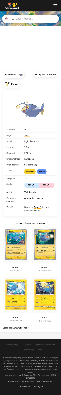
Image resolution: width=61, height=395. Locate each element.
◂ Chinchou (10, 74)
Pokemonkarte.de (44, 381)
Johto (27, 135)
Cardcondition (24, 386)
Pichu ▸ (15, 84)
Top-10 (37, 207)
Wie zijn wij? (29, 350)
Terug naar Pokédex (45, 74)
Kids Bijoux (38, 386)
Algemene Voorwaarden (44, 345)
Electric (30, 171)
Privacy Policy (12, 345)
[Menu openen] (55, 5)
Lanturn (32, 198)
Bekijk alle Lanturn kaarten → (16, 328)
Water (42, 171)
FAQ (18, 350)
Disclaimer (26, 345)
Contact (40, 350)
